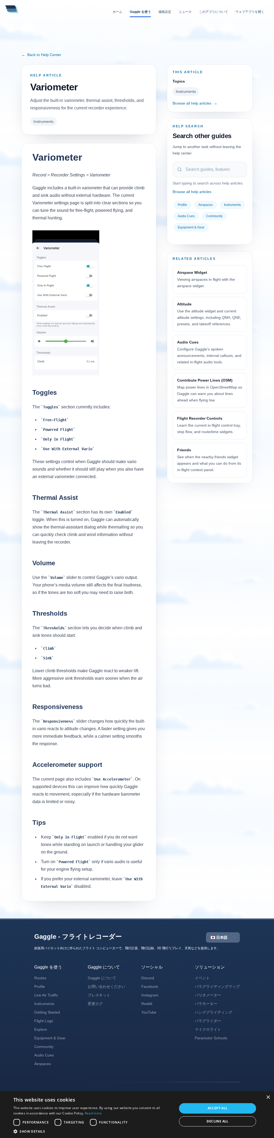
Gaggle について (102, 978)
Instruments (43, 121)
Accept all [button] (218, 1108)
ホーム (117, 12)
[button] (92, 1131)
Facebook (149, 986)
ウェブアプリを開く (249, 12)
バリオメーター (208, 995)
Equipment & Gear (191, 227)
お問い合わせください (106, 986)
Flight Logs (43, 1021)
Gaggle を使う (140, 12)
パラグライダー (208, 1021)
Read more (93, 1113)
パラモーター (206, 1004)
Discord (147, 978)
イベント (202, 978)
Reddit (146, 1004)
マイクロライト (208, 1029)
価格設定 (164, 12)
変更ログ (95, 1004)
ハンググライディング (213, 1012)
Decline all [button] (217, 1121)
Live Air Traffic (46, 995)
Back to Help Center (41, 55)
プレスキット (99, 995)
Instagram (149, 995)
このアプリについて (213, 12)
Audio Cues (186, 216)
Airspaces (205, 205)
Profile (182, 205)
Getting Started (47, 1012)
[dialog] (137, 1115)
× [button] (268, 1097)
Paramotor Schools (211, 1038)
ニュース (185, 12)
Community (214, 216)
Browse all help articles (195, 103)
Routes (40, 978)
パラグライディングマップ (217, 986)
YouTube (148, 1012)
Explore (40, 1029)
